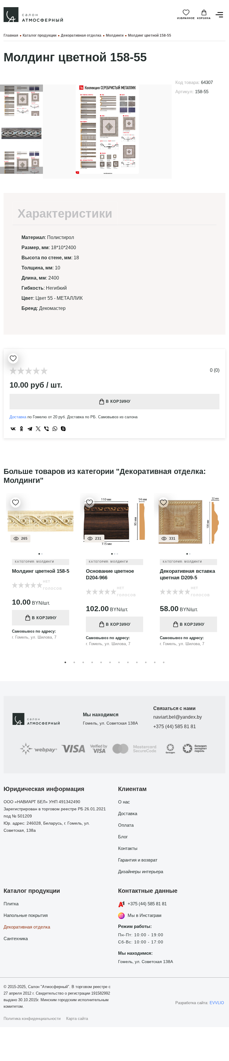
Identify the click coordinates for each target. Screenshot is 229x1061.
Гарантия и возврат (137, 859)
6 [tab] (110, 662)
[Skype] (63, 428)
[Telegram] (29, 428)
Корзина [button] (204, 18)
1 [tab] (65, 662)
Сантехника (16, 938)
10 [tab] (146, 662)
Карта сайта (77, 1018)
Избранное (186, 18)
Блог (123, 836)
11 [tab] (155, 662)
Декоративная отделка (27, 926)
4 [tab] (92, 662)
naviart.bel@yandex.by (177, 717)
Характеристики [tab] (65, 213)
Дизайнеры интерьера (140, 871)
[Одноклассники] (21, 428)
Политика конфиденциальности (32, 1018)
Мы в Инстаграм (144, 915)
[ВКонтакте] (13, 428)
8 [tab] (128, 662)
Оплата (126, 825)
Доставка (18, 417)
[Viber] (46, 428)
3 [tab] (83, 662)
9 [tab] (137, 662)
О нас (124, 801)
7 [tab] (119, 662)
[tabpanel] (41, 571)
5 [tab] (101, 662)
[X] (38, 428)
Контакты (127, 848)
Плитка (11, 903)
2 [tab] (74, 662)
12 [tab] (164, 662)
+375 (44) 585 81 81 (174, 726)
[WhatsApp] (54, 428)
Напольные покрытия (26, 915)
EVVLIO (217, 1003)
